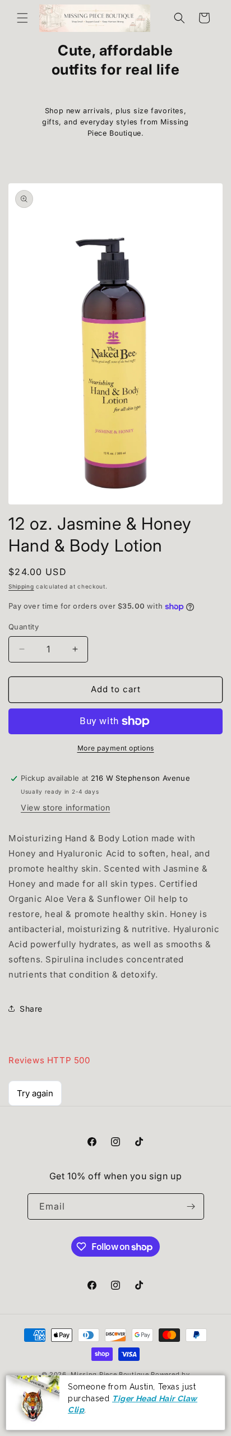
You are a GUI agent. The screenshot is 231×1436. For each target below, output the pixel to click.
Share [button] (31, 1008)
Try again (35, 1093)
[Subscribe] (191, 1206)
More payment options (115, 748)
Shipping (21, 586)
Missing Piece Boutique (110, 1374)
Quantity (23, 626)
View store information (65, 807)
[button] (22, 18)
